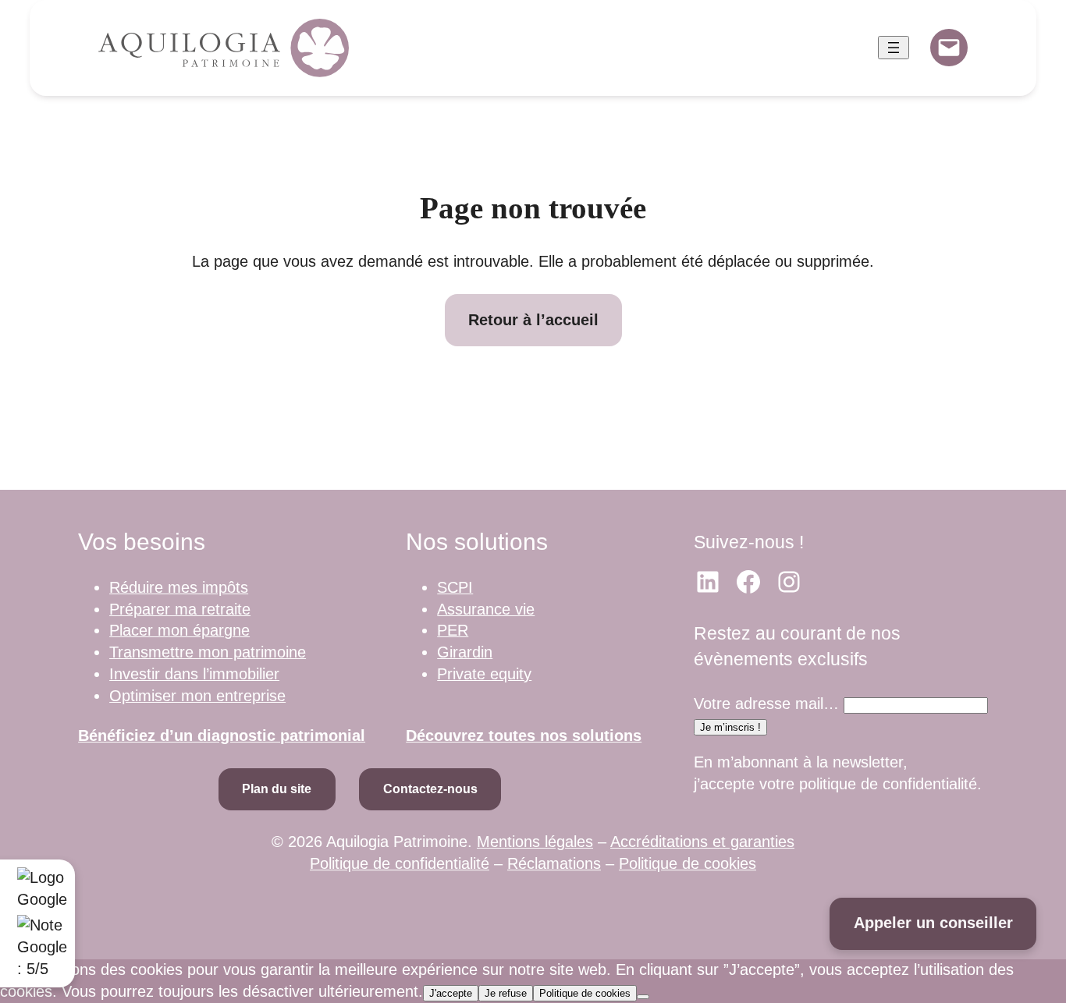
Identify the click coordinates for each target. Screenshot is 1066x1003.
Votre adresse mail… (766, 703)
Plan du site (276, 789)
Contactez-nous (430, 789)
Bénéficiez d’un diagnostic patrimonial (221, 735)
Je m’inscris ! (730, 727)
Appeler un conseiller (933, 922)
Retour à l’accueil (533, 319)
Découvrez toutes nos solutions (523, 735)
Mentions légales (535, 841)
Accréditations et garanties (702, 841)
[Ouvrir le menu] (893, 47)
